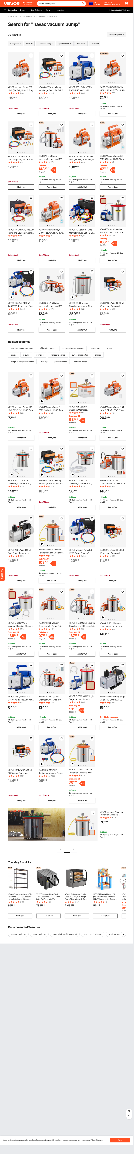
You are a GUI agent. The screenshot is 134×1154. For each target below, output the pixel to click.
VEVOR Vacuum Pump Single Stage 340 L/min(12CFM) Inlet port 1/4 (112, 699)
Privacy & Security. (97, 1140)
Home (10, 16)
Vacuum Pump (28, 16)
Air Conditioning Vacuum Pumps (46, 16)
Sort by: (112, 34)
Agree (120, 1140)
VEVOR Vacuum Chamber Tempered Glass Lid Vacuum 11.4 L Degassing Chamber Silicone (111, 816)
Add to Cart (113, 114)
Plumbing (18, 16)
